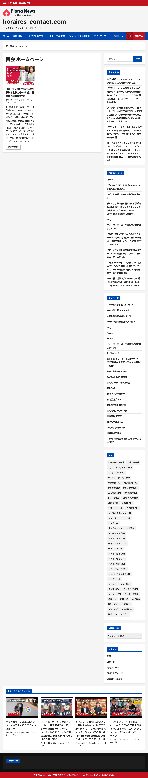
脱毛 (112, 614)
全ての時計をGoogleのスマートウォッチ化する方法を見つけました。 (21, 725)
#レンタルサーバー (119, 477)
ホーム (6, 36)
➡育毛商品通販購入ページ (119, 316)
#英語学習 (130, 487)
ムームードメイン (119, 584)
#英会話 (114, 487)
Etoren (113, 498)
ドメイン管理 (116, 563)
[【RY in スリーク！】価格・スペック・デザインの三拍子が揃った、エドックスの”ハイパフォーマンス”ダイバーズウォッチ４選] (126, 707)
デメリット (115, 548)
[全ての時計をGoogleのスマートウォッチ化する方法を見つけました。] (22, 707)
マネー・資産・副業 (57, 36)
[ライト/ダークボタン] (116, 36)
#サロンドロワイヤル (120, 467)
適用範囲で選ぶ (114, 433)
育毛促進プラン (114, 399)
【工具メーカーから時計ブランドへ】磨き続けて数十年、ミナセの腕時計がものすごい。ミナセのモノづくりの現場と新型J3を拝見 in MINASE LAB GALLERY (124, 95)
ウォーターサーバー (119, 518)
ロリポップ (131, 594)
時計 (113, 604)
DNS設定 (130, 493)
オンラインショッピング (121, 528)
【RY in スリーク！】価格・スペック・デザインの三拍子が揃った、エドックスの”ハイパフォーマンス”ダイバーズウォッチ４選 (126, 728)
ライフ (114, 589)
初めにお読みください (117, 371)
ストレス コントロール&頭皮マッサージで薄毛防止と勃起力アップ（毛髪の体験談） (124, 362)
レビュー (114, 594)
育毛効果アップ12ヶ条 (117, 410)
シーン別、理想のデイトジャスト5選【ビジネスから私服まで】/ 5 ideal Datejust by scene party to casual (123, 282)
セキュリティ (116, 538)
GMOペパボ (130, 498)
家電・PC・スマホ (36, 36)
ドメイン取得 (116, 553)
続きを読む (14, 147)
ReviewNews (107, 774)
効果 (124, 599)
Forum (110, 179)
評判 (124, 614)
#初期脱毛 (130, 482)
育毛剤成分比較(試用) (116, 405)
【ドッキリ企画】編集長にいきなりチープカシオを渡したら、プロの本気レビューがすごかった (124, 253)
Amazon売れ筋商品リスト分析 (121, 321)
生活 (113, 609)
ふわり (113, 503)
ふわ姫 (127, 503)
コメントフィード (115, 673)
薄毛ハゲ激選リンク (116, 427)
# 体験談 (114, 482)
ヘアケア (114, 579)
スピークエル (116, 533)
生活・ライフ (13, 81)
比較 (126, 604)
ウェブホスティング (119, 513)
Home (110, 338)
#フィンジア (116, 472)
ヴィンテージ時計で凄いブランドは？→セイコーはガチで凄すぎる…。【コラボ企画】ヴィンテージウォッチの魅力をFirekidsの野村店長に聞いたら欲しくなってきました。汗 (124, 114)
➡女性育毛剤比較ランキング (120, 305)
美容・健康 (17, 36)
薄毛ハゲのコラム (115, 422)
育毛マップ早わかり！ (117, 394)
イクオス (132, 508)
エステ (113, 523)
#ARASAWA (116, 462)
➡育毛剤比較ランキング (118, 310)
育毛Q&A (111, 388)
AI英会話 (114, 493)
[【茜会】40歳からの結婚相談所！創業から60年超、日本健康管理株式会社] (20, 75)
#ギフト (133, 462)
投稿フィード (113, 667)
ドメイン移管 (116, 558)
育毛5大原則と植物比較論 (118, 382)
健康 (112, 599)
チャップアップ (117, 543)
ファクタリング (117, 569)
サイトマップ (100, 36)
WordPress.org (114, 679)
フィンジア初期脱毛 (119, 574)
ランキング (131, 589)
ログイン (111, 662)
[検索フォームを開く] (122, 36)
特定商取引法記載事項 (79, 36)
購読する (139, 36)
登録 (109, 656)
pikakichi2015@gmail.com (18, 100)
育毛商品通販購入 (115, 416)
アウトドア (115, 508)
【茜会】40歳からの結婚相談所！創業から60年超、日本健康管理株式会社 (20, 92)
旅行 (136, 599)
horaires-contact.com (34, 21)
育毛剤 (127, 609)
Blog (109, 219)
